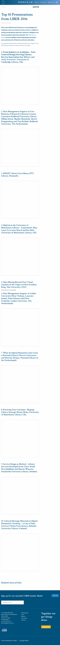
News (3, 6)
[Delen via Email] (36, 7)
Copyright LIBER (23, 640)
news (37, 2)
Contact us (23, 620)
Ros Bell (30, 230)
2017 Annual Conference (7, 45)
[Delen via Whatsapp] (38, 7)
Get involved (24, 618)
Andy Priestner (8, 59)
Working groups (25, 612)
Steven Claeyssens (28, 355)
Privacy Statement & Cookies (9, 640)
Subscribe (55, 595)
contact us (51, 2)
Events (22, 614)
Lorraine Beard (15, 230)
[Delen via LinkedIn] (35, 7)
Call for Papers (31, 43)
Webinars (23, 616)
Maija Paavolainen (19, 525)
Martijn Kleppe (12, 357)
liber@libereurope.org (9, 623)
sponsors (44, 2)
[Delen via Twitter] (33, 7)
